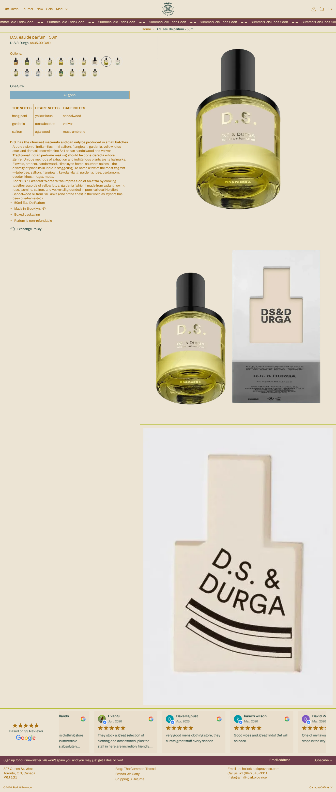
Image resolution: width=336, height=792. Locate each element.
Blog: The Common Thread (135, 769)
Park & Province (22, 787)
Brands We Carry (127, 774)
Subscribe (321, 760)
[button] (322, 9)
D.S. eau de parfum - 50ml (174, 29)
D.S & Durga (19, 43)
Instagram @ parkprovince (247, 777)
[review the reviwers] (81, 719)
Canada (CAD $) (319, 787)
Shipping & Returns (129, 779)
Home (146, 29)
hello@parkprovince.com (260, 769)
